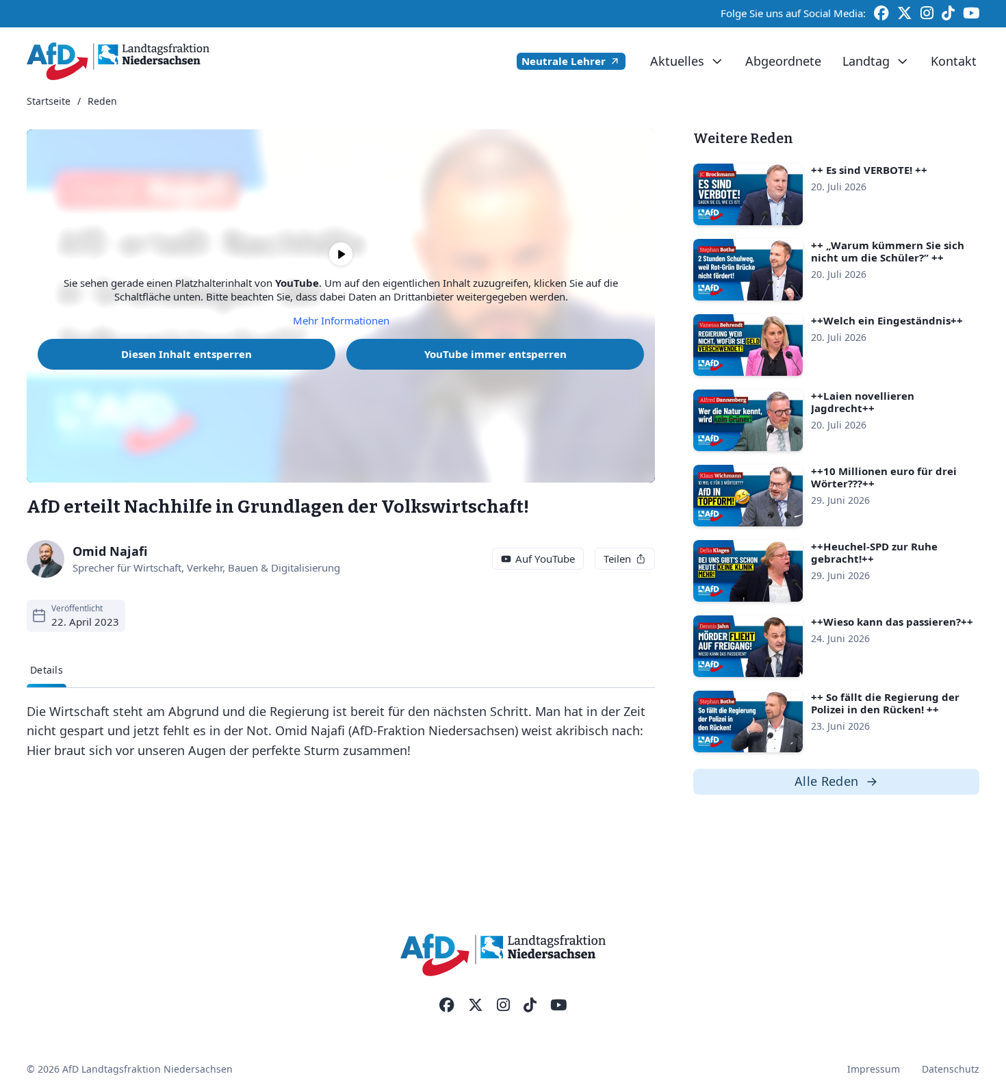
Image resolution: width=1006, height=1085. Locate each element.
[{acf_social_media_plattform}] (446, 1005)
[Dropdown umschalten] (717, 61)
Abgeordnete (783, 61)
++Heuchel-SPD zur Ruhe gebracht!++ (874, 552)
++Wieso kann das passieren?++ (892, 621)
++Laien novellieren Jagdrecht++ (862, 402)
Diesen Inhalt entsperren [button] (186, 354)
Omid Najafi (110, 551)
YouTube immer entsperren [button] (495, 354)
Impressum (873, 1068)
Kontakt (954, 61)
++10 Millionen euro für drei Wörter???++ (884, 477)
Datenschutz (950, 1068)
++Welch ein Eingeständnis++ (887, 320)
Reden (102, 101)
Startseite (48, 101)
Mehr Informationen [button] (341, 320)
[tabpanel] (341, 731)
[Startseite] (118, 61)
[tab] (46, 670)
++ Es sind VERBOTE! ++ (869, 170)
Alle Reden (827, 781)
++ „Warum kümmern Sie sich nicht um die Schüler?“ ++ (887, 251)
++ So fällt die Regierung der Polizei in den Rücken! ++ (885, 703)
